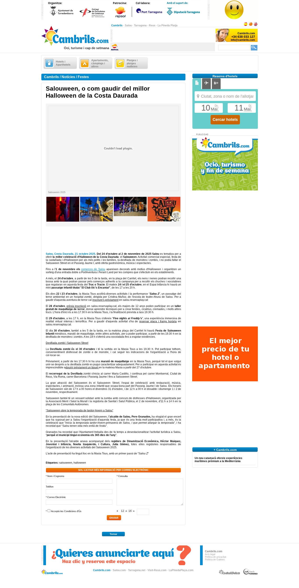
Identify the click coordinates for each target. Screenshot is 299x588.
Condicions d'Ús (72, 511)
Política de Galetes (215, 559)
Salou (128, 25)
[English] (255, 25)
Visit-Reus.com (157, 570)
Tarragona (140, 25)
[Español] (245, 25)
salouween (65, 462)
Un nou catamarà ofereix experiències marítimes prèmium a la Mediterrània (218, 460)
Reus (152, 25)
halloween (80, 462)
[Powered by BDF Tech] (250, 573)
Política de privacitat (215, 557)
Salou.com (119, 570)
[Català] (250, 25)
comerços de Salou (93, 269)
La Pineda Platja (168, 25)
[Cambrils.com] (75, 45)
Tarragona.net (136, 570)
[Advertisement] (164, 35)
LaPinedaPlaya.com (181, 570)
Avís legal (210, 554)
